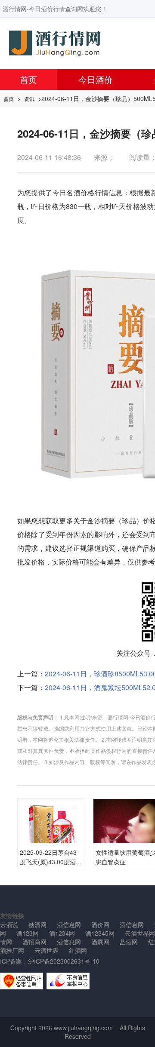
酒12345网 (100, 933)
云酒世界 (46, 950)
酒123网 (27, 933)
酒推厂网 (12, 950)
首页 (28, 79)
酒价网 (100, 924)
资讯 (29, 98)
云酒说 (9, 924)
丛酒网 (129, 941)
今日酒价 (95, 79)
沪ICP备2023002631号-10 (63, 961)
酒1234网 (62, 933)
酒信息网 (69, 924)
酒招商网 (34, 941)
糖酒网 (37, 924)
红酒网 (78, 950)
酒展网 (100, 941)
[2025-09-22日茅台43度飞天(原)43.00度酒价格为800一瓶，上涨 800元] (51, 831)
